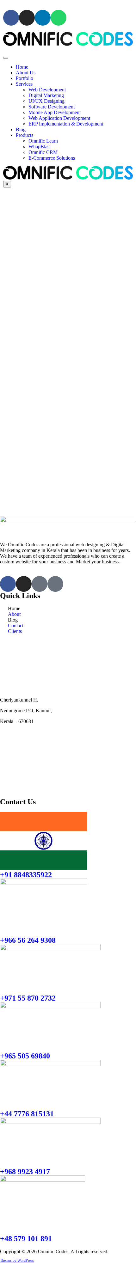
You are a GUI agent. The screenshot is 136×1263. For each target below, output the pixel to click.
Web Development (47, 89)
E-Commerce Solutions (51, 158)
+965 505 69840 (25, 1056)
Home (22, 67)
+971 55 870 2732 (28, 998)
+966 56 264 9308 (28, 940)
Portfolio (24, 78)
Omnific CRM (43, 152)
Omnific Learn (43, 141)
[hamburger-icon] (5, 58)
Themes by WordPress (17, 1260)
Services (24, 84)
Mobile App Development (54, 112)
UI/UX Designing (46, 101)
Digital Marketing (46, 95)
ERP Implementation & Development (65, 123)
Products (24, 135)
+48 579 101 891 (26, 1239)
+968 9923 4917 (25, 1172)
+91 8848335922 (26, 875)
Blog (21, 129)
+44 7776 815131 (27, 1114)
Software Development (51, 106)
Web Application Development (59, 118)
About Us (25, 72)
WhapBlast (39, 146)
